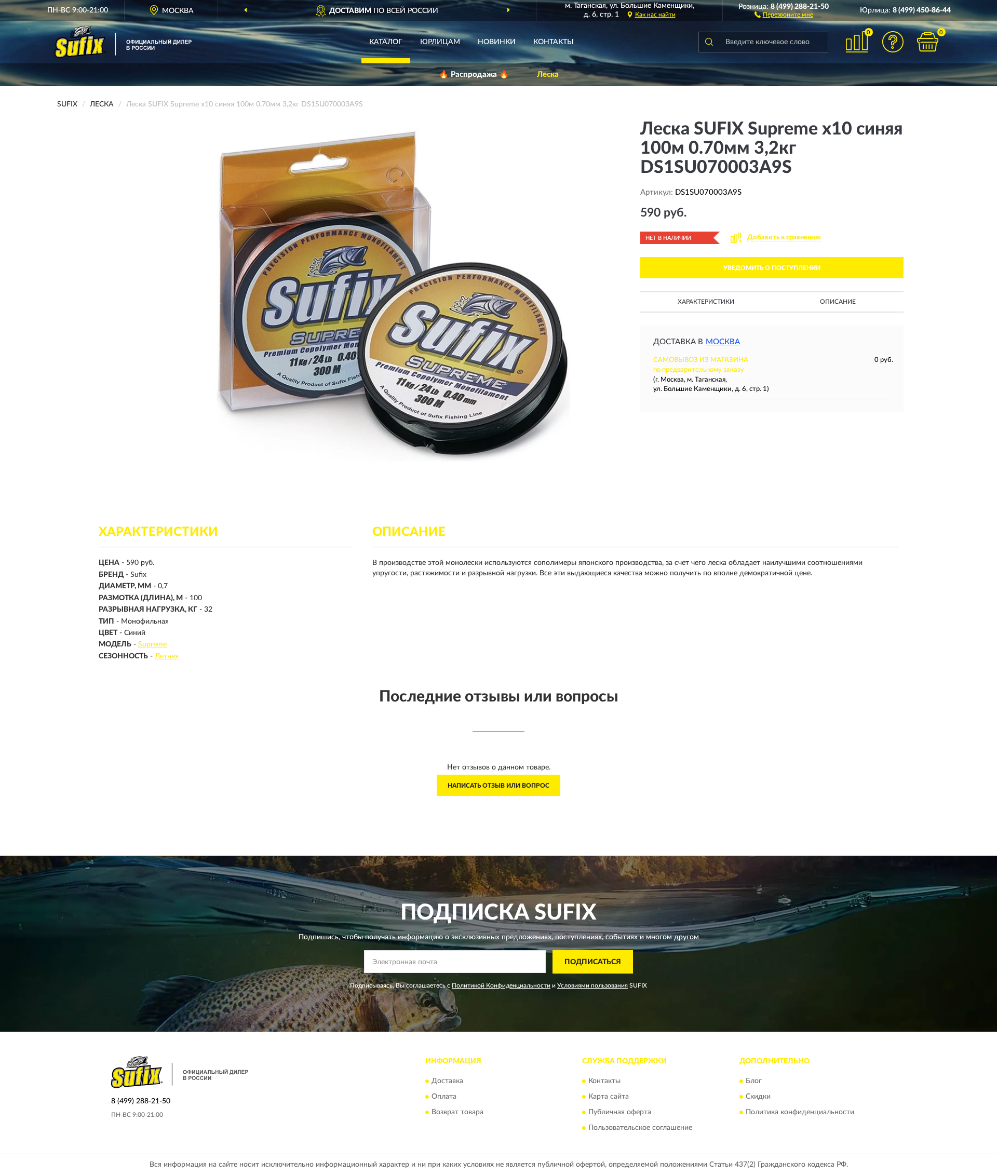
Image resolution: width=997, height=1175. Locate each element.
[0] (928, 41)
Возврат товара (457, 1112)
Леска (548, 74)
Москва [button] (723, 342)
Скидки (758, 1097)
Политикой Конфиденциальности (501, 985)
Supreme (152, 644)
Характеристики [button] (706, 302)
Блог (754, 1081)
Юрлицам (440, 42)
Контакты (553, 42)
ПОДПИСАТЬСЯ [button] (592, 962)
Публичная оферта (619, 1112)
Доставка (447, 1081)
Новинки (497, 42)
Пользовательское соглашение (640, 1128)
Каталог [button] (385, 42)
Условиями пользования (592, 985)
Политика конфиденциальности (800, 1112)
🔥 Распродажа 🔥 (474, 74)
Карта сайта (608, 1097)
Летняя (167, 656)
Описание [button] (838, 302)
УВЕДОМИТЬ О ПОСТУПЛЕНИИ (771, 268)
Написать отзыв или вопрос (498, 785)
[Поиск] (708, 42)
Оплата (444, 1097)
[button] (784, 14)
